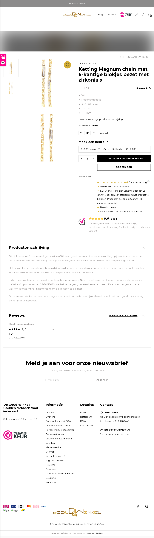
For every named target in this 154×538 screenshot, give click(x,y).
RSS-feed (100, 524)
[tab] (77, 247)
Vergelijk (104, 133)
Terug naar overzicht (136, 57)
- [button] (82, 158)
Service (112, 14)
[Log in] (136, 14)
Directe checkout (85, 176)
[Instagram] (146, 506)
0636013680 (111, 412)
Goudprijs (50, 478)
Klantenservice (53, 447)
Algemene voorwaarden (58, 425)
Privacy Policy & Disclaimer (60, 430)
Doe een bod (124, 167)
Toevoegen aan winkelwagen (124, 158)
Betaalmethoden (55, 434)
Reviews (50, 465)
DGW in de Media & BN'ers (60, 473)
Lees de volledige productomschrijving (101, 119)
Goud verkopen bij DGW (58, 421)
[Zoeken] (143, 14)
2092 (114, 218)
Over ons (50, 417)
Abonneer (102, 379)
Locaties (87, 404)
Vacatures (51, 482)
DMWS (89, 524)
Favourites (67, 64)
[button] (5, 14)
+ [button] (93, 158)
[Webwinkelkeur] (15, 434)
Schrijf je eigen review (123, 315)
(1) (149, 88)
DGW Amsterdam (86, 423)
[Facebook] (138, 506)
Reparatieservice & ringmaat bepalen (55, 458)
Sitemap (50, 451)
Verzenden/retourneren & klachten (59, 440)
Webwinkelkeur (96, 533)
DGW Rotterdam (86, 414)
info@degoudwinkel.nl (117, 429)
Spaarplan (51, 469)
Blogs (100, 14)
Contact (50, 412)
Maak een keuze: (93, 142)
